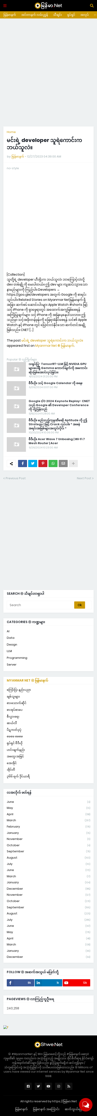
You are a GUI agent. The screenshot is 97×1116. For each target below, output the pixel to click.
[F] (6, 1027)
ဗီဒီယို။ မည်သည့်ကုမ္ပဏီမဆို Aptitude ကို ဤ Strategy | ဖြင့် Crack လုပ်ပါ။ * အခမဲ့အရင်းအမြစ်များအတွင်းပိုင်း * (58, 424)
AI (8, 631)
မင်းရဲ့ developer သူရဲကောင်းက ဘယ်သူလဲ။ (52, 340)
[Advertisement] (48, 72)
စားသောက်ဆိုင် (16, 703)
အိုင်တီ (11, 769)
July (48, 864)
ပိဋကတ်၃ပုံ (14, 730)
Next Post (84, 478)
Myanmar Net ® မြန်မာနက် (54, 345)
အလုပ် (84, 15)
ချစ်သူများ (13, 696)
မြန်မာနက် (9, 15)
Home (11, 132)
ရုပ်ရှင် (71, 15)
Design (12, 644)
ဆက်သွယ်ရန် (73, 1109)
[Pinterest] (42, 463)
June (48, 802)
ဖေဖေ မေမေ (15, 736)
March (48, 820)
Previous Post (16, 478)
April (48, 814)
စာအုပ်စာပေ (15, 710)
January (48, 833)
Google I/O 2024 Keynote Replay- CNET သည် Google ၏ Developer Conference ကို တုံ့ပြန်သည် (59, 405)
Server (11, 664)
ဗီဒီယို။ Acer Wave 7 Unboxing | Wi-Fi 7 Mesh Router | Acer (57, 441)
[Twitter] (32, 463)
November (48, 839)
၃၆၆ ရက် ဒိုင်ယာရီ (18, 776)
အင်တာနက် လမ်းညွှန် (34, 15)
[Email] (63, 463)
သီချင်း (57, 15)
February (48, 826)
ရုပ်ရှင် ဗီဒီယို (15, 743)
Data (10, 638)
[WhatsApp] (53, 463)
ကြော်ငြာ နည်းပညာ (19, 690)
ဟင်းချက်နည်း (16, 750)
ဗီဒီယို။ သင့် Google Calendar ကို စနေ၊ (56, 383)
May (48, 808)
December (48, 888)
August (48, 857)
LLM (9, 651)
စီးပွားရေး (13, 716)
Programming (17, 658)
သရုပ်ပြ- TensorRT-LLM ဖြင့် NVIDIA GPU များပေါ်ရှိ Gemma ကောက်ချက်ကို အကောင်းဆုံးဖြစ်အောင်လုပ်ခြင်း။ (58, 368)
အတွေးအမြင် (15, 756)
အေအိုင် (12, 763)
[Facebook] (22, 463)
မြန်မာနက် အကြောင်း (46, 1109)
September (48, 851)
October (48, 845)
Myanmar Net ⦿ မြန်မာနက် (27, 680)
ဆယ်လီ (12, 723)
